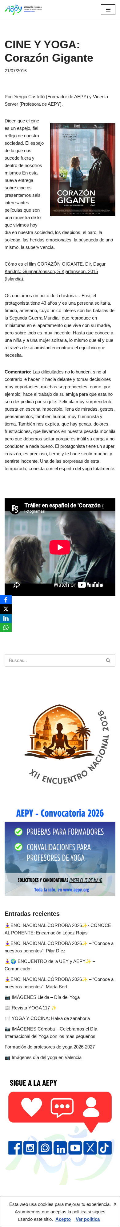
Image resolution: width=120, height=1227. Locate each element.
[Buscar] (108, 660)
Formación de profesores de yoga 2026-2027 (50, 1046)
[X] (6, 609)
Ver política (88, 1219)
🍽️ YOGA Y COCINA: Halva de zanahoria (47, 1018)
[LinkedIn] (6, 618)
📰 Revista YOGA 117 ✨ (31, 1007)
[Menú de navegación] (108, 9)
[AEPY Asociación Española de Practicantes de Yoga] (23, 9)
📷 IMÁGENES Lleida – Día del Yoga (42, 997)
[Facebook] (6, 599)
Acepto (63, 1219)
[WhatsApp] (6, 627)
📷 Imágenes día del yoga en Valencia (43, 1057)
